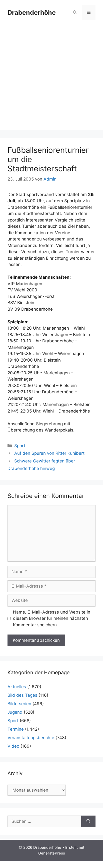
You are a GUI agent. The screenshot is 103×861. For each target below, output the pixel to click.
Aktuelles (17, 686)
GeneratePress (51, 853)
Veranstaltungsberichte (31, 737)
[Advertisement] (51, 78)
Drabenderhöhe (32, 12)
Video (13, 746)
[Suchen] (88, 822)
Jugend (15, 712)
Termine (16, 729)
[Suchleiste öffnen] (75, 12)
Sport (19, 445)
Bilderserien (19, 703)
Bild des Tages (22, 695)
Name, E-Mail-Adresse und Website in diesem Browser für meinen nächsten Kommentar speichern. (51, 618)
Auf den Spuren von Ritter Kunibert (49, 453)
